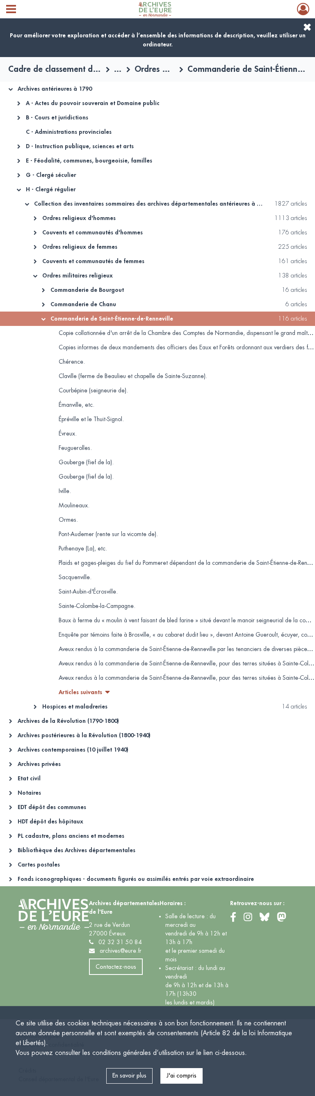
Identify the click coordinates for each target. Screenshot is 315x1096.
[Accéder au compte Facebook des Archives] (235, 918)
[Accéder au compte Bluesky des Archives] (266, 918)
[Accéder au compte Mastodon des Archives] (281, 917)
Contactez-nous (116, 967)
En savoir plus (129, 1075)
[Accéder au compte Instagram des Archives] (250, 918)
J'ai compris (181, 1075)
